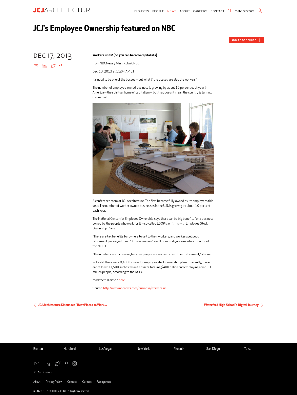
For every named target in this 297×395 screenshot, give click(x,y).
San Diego (213, 349)
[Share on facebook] (60, 65)
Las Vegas (105, 349)
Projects (141, 11)
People (158, 11)
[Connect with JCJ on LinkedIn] (47, 363)
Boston (38, 349)
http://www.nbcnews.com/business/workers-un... (135, 288)
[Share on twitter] (53, 65)
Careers (200, 11)
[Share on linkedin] (44, 65)
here (122, 280)
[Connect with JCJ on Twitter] (57, 363)
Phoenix (179, 349)
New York (143, 349)
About (185, 11)
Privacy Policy (54, 381)
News (171, 11)
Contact (217, 11)
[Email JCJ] (36, 363)
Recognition (104, 381)
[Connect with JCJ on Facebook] (66, 363)
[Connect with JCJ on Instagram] (75, 363)
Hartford (70, 349)
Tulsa (247, 349)
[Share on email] (35, 65)
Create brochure (244, 11)
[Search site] (260, 10)
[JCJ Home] (64, 9)
